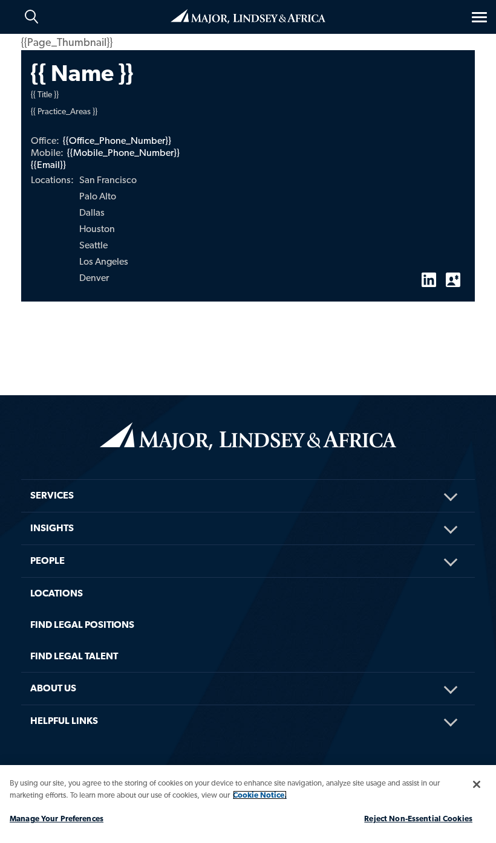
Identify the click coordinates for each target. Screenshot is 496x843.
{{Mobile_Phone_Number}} (123, 152)
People (47, 560)
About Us (53, 688)
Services (52, 495)
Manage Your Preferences (56, 818)
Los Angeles (103, 261)
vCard (453, 275)
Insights (52, 528)
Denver (94, 277)
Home (248, 15)
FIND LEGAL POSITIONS (82, 624)
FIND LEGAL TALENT (74, 656)
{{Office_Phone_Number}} (117, 140)
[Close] (476, 784)
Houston (97, 228)
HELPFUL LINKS (64, 720)
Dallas (92, 212)
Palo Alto (97, 196)
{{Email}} (48, 164)
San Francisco (108, 180)
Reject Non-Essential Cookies (418, 818)
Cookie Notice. (260, 794)
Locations (56, 593)
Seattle (93, 245)
